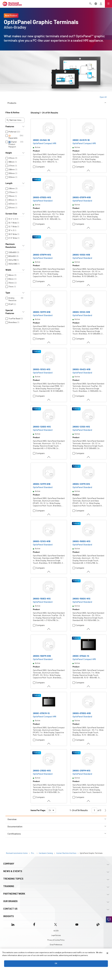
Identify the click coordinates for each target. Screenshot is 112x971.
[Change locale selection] (96, 4)
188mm (11, 162)
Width (8, 270)
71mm (10, 287)
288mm (11, 170)
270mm (11, 192)
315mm (11, 196)
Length (8, 183)
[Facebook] (34, 924)
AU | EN (56, 931)
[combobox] (51, 810)
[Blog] (98, 924)
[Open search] (90, 4)
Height (8, 153)
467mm (11, 204)
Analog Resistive (12, 299)
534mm (11, 208)
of (99, 810)
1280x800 (12, 252)
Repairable (12, 138)
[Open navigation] (108, 4)
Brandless (12, 322)
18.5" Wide (12, 234)
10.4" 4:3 (12, 219)
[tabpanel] (56, 463)
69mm (11, 279)
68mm (11, 275)
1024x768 (12, 260)
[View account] (101, 4)
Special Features (9, 311)
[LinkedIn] (13, 924)
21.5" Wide (12, 238)
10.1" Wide (12, 223)
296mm (11, 189)
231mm (11, 158)
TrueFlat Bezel (14, 319)
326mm (11, 177)
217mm (11, 166)
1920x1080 (12, 264)
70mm (11, 283)
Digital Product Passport (12, 144)
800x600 (12, 256)
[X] (55, 924)
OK (56, 963)
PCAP (10, 304)
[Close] (107, 953)
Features (9, 126)
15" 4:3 (11, 230)
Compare (40, 167)
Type (7, 293)
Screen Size (11, 214)
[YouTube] (77, 924)
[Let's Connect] (109, 919)
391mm (11, 200)
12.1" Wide (12, 227)
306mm (11, 173)
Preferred (12, 132)
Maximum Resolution (10, 245)
